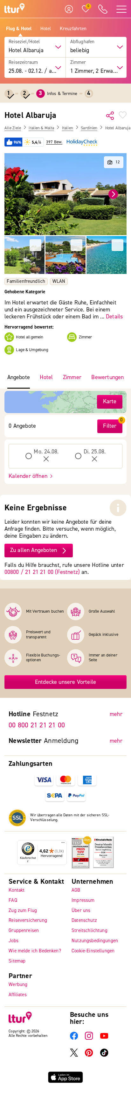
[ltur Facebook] (74, 1039)
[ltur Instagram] (89, 1039)
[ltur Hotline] (103, 9)
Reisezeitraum (23, 62)
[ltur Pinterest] (89, 1055)
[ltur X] (74, 1055)
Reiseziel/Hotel (24, 42)
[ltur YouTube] (104, 1039)
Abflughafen (82, 42)
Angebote (18, 377)
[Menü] (63, 844)
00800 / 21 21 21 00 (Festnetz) (42, 572)
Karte (110, 401)
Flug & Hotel (19, 29)
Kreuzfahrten (73, 29)
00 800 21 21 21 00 (37, 725)
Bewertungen (107, 377)
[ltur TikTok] (104, 1055)
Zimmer (78, 62)
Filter (109, 426)
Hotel (45, 29)
